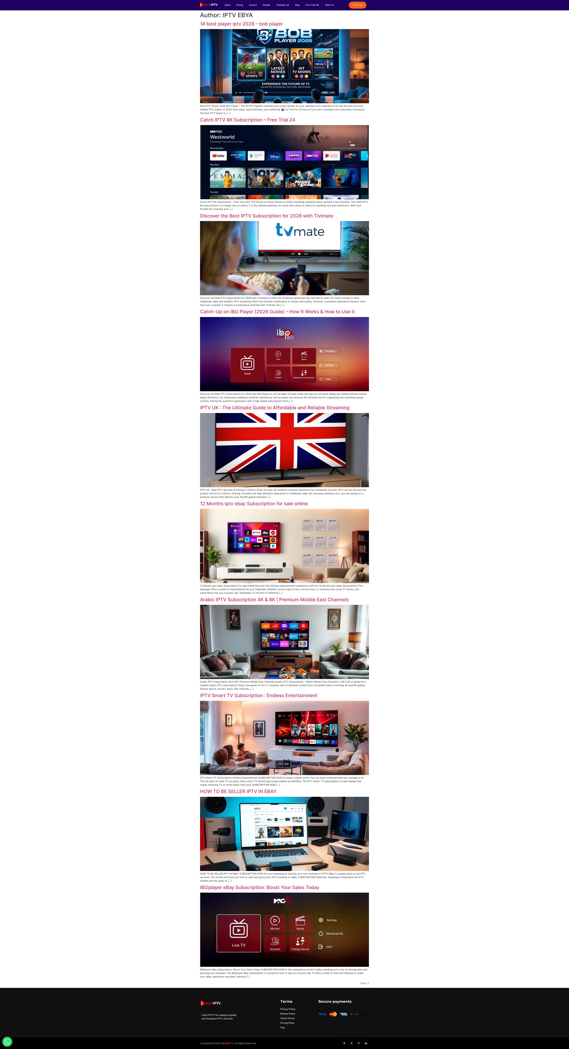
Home (227, 5)
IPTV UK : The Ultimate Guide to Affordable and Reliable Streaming (275, 407)
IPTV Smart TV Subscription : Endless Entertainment (259, 695)
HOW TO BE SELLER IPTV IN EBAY (238, 791)
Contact (253, 5)
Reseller (266, 5)
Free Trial (357, 5)
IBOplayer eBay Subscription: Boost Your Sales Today (259, 887)
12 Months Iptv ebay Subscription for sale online (254, 503)
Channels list (282, 5)
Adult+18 (329, 5)
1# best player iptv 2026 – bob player (241, 24)
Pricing (239, 5)
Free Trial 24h (312, 5)
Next (365, 983)
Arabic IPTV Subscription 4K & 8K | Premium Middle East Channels (274, 599)
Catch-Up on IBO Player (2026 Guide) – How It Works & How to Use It (277, 312)
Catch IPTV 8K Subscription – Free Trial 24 (247, 120)
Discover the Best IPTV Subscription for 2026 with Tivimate (266, 216)
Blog (297, 5)
